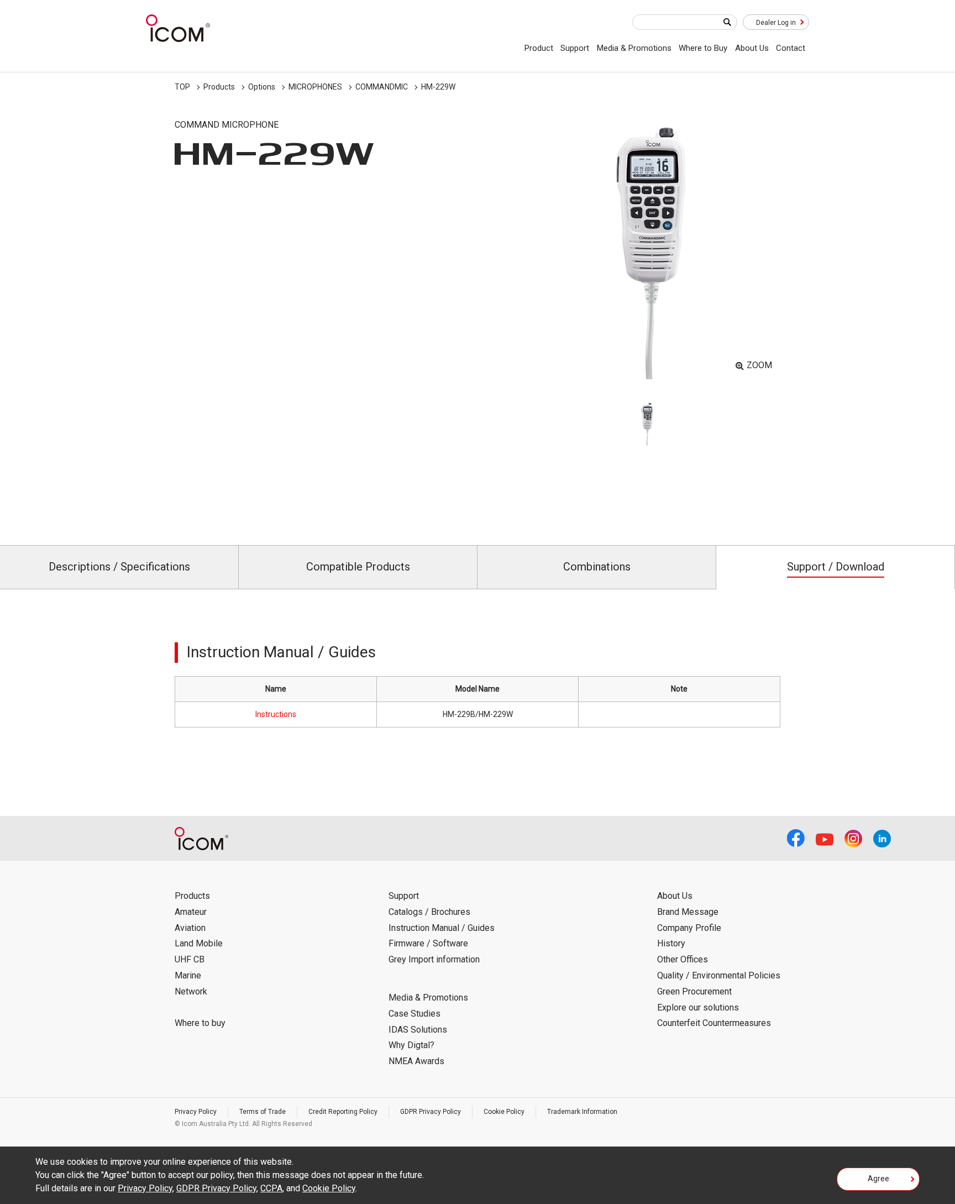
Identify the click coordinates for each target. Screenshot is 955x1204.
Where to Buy (703, 48)
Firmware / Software (428, 943)
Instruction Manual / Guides (442, 928)
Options (261, 86)
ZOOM (759, 365)
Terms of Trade (262, 1112)
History (671, 943)
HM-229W (438, 86)
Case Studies (414, 1013)
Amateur (191, 912)
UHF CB (189, 959)
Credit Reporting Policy (342, 1112)
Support (574, 48)
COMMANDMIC (381, 86)
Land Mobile (199, 943)
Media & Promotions (634, 48)
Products (219, 86)
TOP (182, 86)
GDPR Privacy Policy (430, 1112)
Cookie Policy (504, 1112)
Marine (188, 975)
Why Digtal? (411, 1045)
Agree (878, 1178)
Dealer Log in (776, 23)
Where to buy (200, 1023)
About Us (752, 48)
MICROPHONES (315, 86)
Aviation (190, 928)
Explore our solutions (698, 1007)
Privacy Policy (196, 1112)
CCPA (271, 1188)
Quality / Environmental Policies (718, 975)
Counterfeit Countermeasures (714, 1023)
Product (538, 48)
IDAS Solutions (418, 1029)
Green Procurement (694, 991)
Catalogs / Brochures (429, 912)
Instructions (275, 714)
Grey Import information (434, 959)
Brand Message (687, 912)
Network (191, 991)
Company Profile (689, 928)
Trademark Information (582, 1112)
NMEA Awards (416, 1061)
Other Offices (682, 959)
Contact (790, 48)
